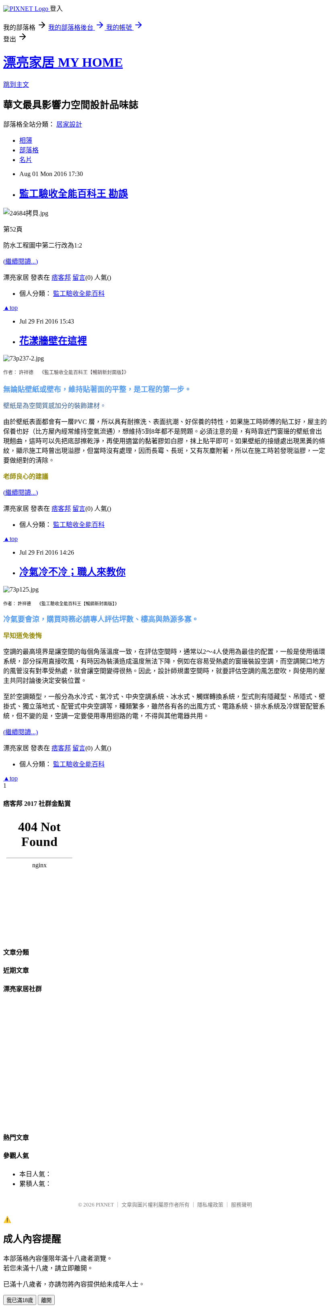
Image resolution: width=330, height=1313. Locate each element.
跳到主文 (16, 84)
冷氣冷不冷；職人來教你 (72, 572)
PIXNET (105, 1205)
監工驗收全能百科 (79, 293)
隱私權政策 (210, 1205)
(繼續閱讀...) (20, 261)
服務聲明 (241, 1205)
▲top (10, 307)
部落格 (29, 150)
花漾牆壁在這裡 (53, 341)
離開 (46, 1300)
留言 (78, 277)
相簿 (25, 140)
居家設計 (69, 124)
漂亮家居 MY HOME (63, 62)
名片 (25, 159)
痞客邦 (61, 277)
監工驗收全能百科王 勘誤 (73, 193)
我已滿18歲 (19, 1300)
